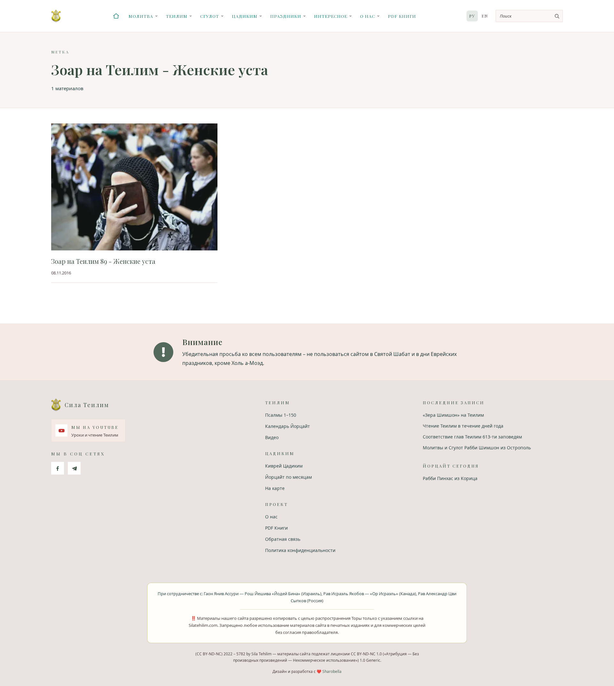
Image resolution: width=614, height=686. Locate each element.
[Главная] (116, 16)
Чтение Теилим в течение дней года (463, 426)
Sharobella (332, 671)
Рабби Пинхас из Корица (450, 478)
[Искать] (557, 16)
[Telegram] (74, 468)
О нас (367, 16)
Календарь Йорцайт (287, 426)
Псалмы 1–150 (280, 415)
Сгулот (209, 16)
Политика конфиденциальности (300, 550)
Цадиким (244, 16)
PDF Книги (402, 16)
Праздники (285, 16)
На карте (275, 488)
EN (485, 16)
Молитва (141, 16)
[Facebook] (57, 468)
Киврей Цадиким (284, 466)
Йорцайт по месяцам (288, 477)
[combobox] (529, 16)
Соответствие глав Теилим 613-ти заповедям (472, 437)
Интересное (330, 16)
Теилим (176, 16)
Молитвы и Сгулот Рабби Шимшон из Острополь (477, 448)
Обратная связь (282, 539)
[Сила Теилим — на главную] (56, 16)
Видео (272, 437)
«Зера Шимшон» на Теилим (453, 415)
